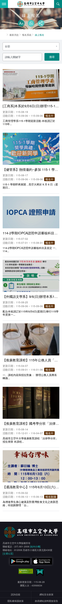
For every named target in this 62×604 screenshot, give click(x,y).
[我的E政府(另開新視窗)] (40, 572)
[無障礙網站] (25, 571)
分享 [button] (41, 23)
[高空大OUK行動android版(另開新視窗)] (20, 561)
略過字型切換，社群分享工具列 (31, 17)
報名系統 (26, 35)
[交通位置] (8, 553)
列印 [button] (31, 23)
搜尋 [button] (58, 4)
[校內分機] (35, 546)
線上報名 (39, 35)
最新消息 (14, 35)
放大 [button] (21, 23)
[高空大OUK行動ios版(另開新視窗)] (42, 561)
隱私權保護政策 (15, 601)
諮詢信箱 (15, 594)
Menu (4, 4)
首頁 (4, 35)
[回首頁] (31, 4)
